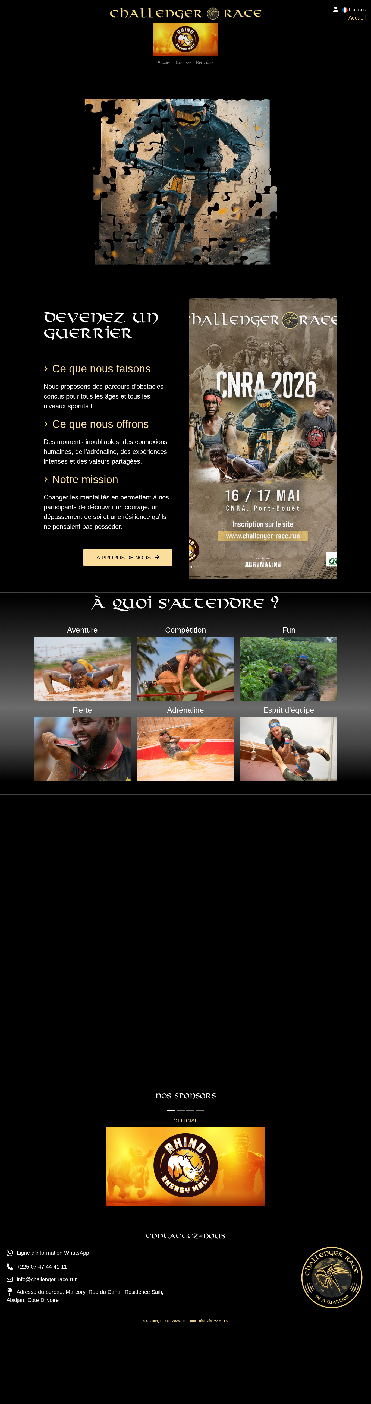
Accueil (164, 62)
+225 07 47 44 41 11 (41, 1346)
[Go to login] (335, 10)
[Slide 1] (171, 1110)
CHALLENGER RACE (292, 1015)
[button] (354, 9)
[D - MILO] (265, 1246)
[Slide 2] (181, 1110)
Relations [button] (204, 62)
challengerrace (190, 981)
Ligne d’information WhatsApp (52, 1333)
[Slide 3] (190, 1110)
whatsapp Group (193, 1049)
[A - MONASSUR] (106, 1167)
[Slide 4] (200, 1110)
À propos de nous (124, 558)
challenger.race (191, 1015)
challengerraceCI (286, 981)
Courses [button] (183, 62)
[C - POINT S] (106, 1246)
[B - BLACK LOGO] (265, 1167)
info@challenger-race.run (46, 1359)
